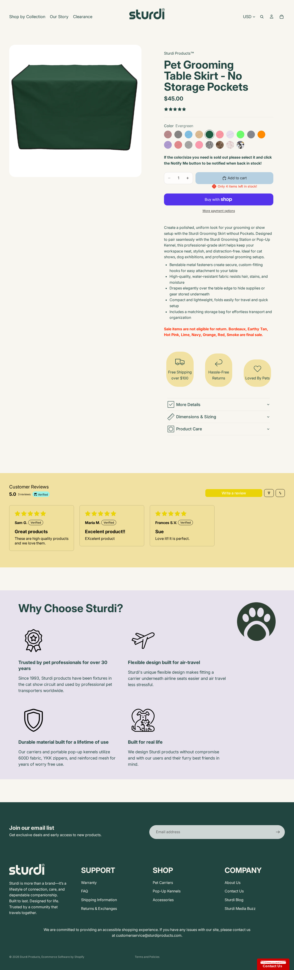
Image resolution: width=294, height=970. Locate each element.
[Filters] (269, 493)
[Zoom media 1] (75, 111)
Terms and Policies (147, 957)
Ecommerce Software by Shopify (62, 957)
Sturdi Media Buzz (240, 908)
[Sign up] (278, 832)
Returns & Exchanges (99, 908)
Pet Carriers (163, 882)
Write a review (234, 493)
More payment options (219, 211)
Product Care (189, 428)
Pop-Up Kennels (167, 891)
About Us (232, 882)
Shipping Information (99, 899)
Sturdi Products (30, 957)
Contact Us (234, 891)
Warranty (89, 882)
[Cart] (282, 17)
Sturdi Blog (234, 899)
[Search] (262, 17)
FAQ (84, 891)
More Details (188, 404)
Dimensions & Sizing (196, 416)
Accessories (163, 899)
